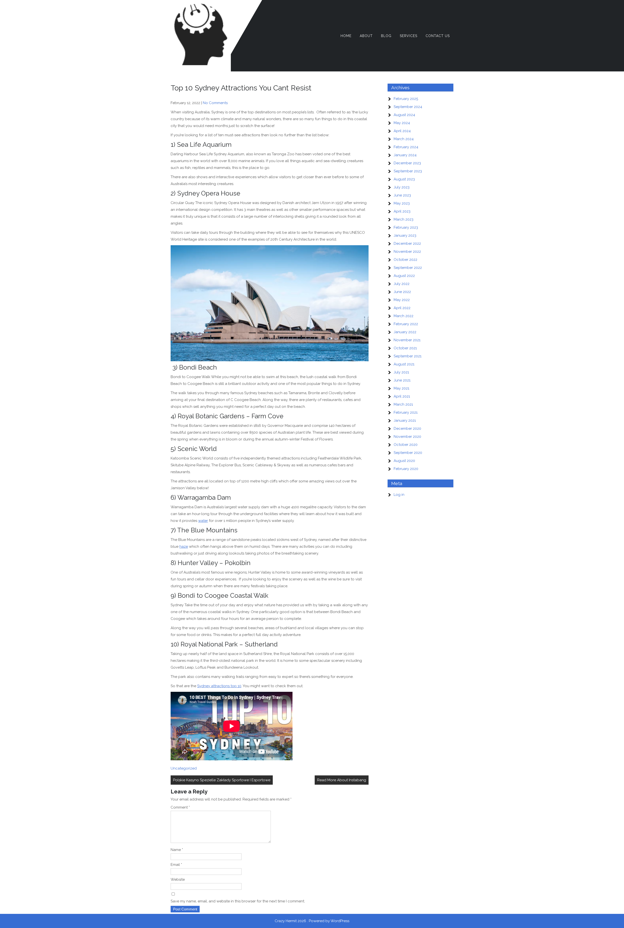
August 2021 (404, 364)
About (366, 36)
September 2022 (408, 267)
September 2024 (408, 107)
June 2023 (402, 195)
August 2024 (404, 115)
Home (346, 36)
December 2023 (407, 163)
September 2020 (408, 452)
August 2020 (404, 461)
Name (177, 850)
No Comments (215, 103)
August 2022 (404, 276)
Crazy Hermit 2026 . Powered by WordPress (312, 921)
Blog (386, 36)
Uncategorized (184, 768)
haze (183, 546)
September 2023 (408, 171)
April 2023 (402, 211)
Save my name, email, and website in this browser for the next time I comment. (238, 901)
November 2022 (407, 251)
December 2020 (407, 428)
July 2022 (402, 284)
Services (408, 36)
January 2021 (405, 420)
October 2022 (405, 259)
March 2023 (403, 219)
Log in (399, 494)
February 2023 (406, 227)
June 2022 (402, 292)
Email (176, 864)
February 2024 (406, 147)
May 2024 (402, 123)
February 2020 (406, 469)
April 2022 (402, 308)
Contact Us (438, 36)
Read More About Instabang (341, 780)
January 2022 (405, 332)
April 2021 (402, 396)
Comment (180, 807)
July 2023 (402, 187)
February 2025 (406, 99)
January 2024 (405, 155)
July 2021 (401, 372)
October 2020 (406, 444)
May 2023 (402, 203)
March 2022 (403, 316)
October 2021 (405, 348)
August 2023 (404, 179)
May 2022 (402, 300)
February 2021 (406, 412)
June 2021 (402, 380)
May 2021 (401, 388)
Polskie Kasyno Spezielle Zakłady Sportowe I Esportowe (221, 780)
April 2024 (402, 131)
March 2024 (404, 139)
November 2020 (407, 436)
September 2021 (407, 356)
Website (178, 879)
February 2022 (406, 324)
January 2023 (405, 235)
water (203, 520)
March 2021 (403, 404)
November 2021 (407, 340)
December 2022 (407, 243)
